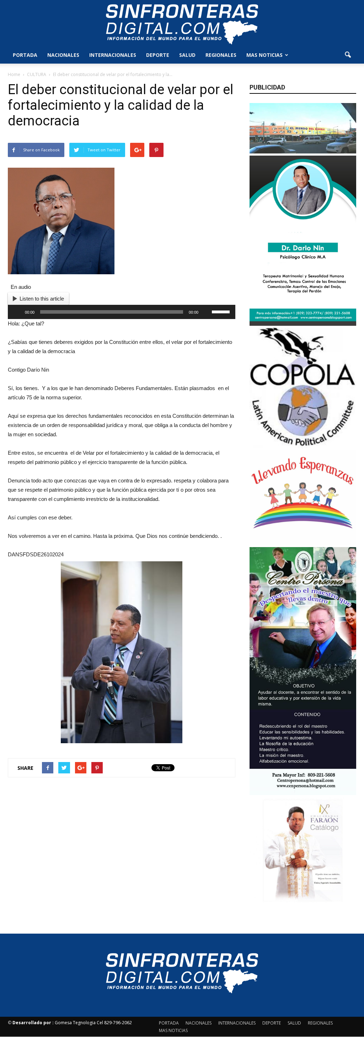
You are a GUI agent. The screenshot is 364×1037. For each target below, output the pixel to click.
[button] (347, 55)
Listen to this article (42, 299)
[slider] (222, 311)
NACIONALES (63, 55)
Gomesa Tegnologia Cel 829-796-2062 (72, 1023)
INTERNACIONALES (112, 55)
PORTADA (25, 55)
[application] (121, 312)
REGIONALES (220, 55)
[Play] (17, 311)
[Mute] (206, 311)
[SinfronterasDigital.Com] (182, 23)
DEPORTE (157, 55)
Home (14, 74)
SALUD (187, 55)
